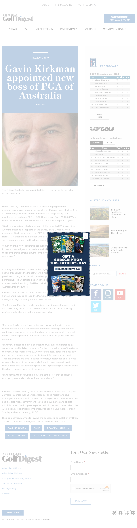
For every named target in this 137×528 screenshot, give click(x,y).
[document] (68, 264)
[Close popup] (85, 236)
